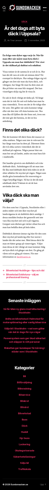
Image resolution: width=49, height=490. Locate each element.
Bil (24, 376)
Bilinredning (24, 388)
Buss (24, 419)
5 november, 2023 (36, 40)
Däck (24, 21)
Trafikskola (24, 469)
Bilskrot (24, 401)
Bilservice (24, 394)
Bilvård (24, 407)
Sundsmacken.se (19, 484)
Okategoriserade (24, 450)
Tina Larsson (16, 40)
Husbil (24, 432)
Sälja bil (24, 463)
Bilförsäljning (24, 382)
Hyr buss (25, 438)
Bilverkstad (24, 413)
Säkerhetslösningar (24, 456)
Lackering (24, 444)
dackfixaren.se (23, 256)
